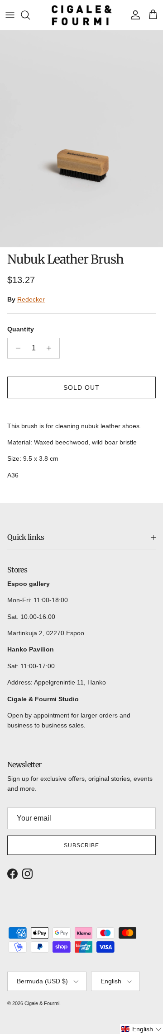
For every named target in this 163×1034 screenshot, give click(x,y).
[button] (141, 1029)
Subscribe (82, 845)
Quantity (20, 329)
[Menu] (10, 15)
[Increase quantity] (51, 348)
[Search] (30, 15)
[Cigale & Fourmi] (81, 15)
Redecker (31, 299)
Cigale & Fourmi (41, 1003)
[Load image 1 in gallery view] (81, 138)
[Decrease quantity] (16, 348)
